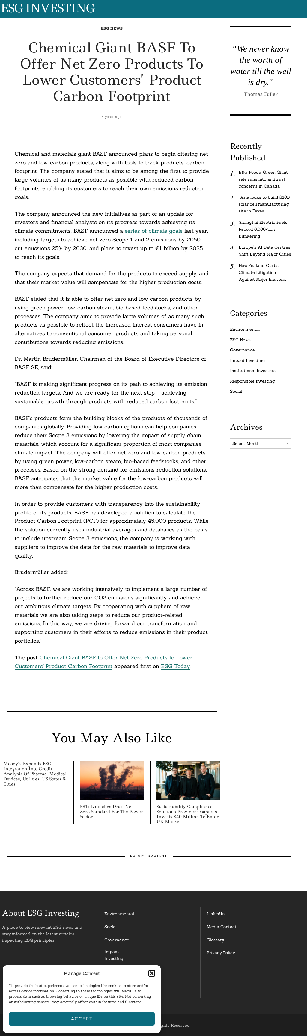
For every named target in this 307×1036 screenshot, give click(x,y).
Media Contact (222, 926)
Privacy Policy (221, 952)
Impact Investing (247, 360)
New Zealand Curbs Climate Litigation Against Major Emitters (262, 272)
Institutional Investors (253, 370)
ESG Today (175, 666)
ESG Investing (47, 8)
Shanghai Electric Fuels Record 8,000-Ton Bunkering (263, 229)
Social (236, 391)
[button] (152, 973)
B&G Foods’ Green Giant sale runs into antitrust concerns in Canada (263, 179)
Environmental (245, 329)
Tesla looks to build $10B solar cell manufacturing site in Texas (264, 204)
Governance (242, 350)
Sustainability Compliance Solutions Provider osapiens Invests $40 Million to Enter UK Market (187, 814)
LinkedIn (216, 913)
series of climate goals (154, 230)
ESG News (112, 28)
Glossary (215, 940)
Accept (82, 1018)
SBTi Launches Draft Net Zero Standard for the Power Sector (111, 812)
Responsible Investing (252, 381)
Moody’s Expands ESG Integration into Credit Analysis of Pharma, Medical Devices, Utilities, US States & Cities (35, 774)
